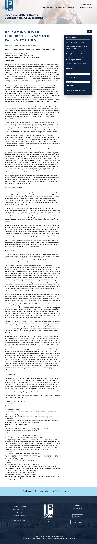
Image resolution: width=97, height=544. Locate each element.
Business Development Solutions (57, 538)
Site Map (32, 538)
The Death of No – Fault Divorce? (76, 63)
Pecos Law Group (18, 45)
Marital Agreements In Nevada (75, 42)
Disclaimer (25, 538)
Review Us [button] (78, 516)
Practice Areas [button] (60, 8)
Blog (90, 8)
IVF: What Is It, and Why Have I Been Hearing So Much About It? (77, 53)
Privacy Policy (41, 538)
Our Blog (35, 45)
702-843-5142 (86, 4)
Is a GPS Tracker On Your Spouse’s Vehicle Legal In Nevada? (77, 59)
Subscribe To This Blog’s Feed (75, 90)
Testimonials (72, 8)
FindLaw (72, 538)
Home (43, 8)
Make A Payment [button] (77, 522)
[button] (95, 533)
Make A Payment (83, 8)
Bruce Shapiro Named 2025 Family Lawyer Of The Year (77, 47)
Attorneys (50, 8)
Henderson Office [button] (19, 520)
